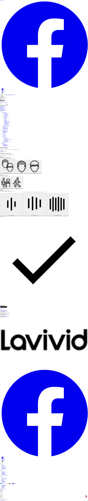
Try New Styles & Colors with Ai (8, 139)
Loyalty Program (3, 472)
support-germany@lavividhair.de (5, 316)
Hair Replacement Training (6, 145)
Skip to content (2, 0)
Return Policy (3, 487)
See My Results (4, 216)
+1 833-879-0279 (3, 311)
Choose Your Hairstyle (6, 125)
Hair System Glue (4, 481)
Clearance (4, 135)
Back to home (1, 150)
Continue (3, 189)
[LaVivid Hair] (3, 101)
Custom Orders (3, 126)
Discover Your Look (2, 500)
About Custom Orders (5, 127)
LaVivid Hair (3, 488)
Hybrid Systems (6, 115)
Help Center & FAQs (4, 466)
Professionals (5, 118)
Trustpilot (1, 309)
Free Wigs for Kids (4, 474)
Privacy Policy (3, 485)
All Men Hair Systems (4, 112)
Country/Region (2, 96)
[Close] (1, 103)
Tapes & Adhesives (5, 130)
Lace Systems (5, 114)
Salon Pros (3, 143)
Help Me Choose (4, 136)
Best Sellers (5, 120)
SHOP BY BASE (5, 113)
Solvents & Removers (5, 131)
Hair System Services (5, 128)
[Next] (2, 95)
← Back (1, 189)
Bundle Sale (4, 134)
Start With (4, 137)
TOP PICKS (4, 119)
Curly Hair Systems (6, 123)
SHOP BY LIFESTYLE (5, 116)
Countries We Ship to (4, 468)
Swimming (5, 117)
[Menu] (1, 98)
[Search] (7, 104)
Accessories (3, 480)
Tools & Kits (4, 132)
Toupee (2, 478)
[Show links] (7, 113)
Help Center (5, 138)
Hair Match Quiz (3, 142)
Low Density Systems (6, 122)
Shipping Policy (3, 486)
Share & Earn (3, 473)
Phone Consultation (6, 141)
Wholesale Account (5, 144)
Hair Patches (3, 482)
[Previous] (1, 95)
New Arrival (5, 121)
